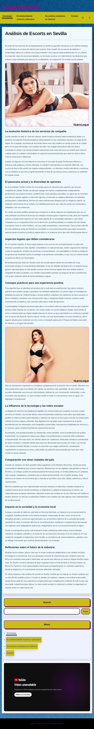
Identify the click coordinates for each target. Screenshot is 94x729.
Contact (74, 16)
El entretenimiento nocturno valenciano (26, 17)
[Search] (83, 17)
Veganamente (20, 7)
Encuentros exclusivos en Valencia (55, 17)
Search (85, 611)
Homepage (7, 16)
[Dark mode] (89, 17)
